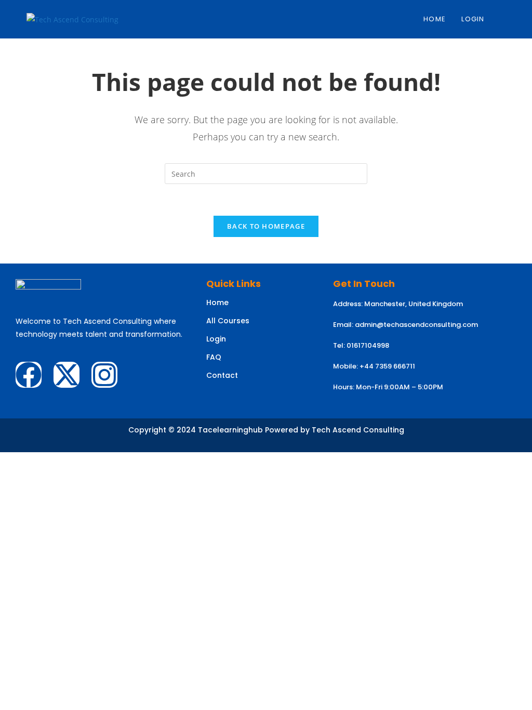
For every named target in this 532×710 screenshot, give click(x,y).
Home (217, 302)
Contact (222, 375)
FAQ (213, 357)
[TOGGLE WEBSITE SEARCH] (503, 19)
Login (216, 339)
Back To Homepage (266, 226)
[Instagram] (104, 375)
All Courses (227, 320)
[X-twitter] (66, 375)
